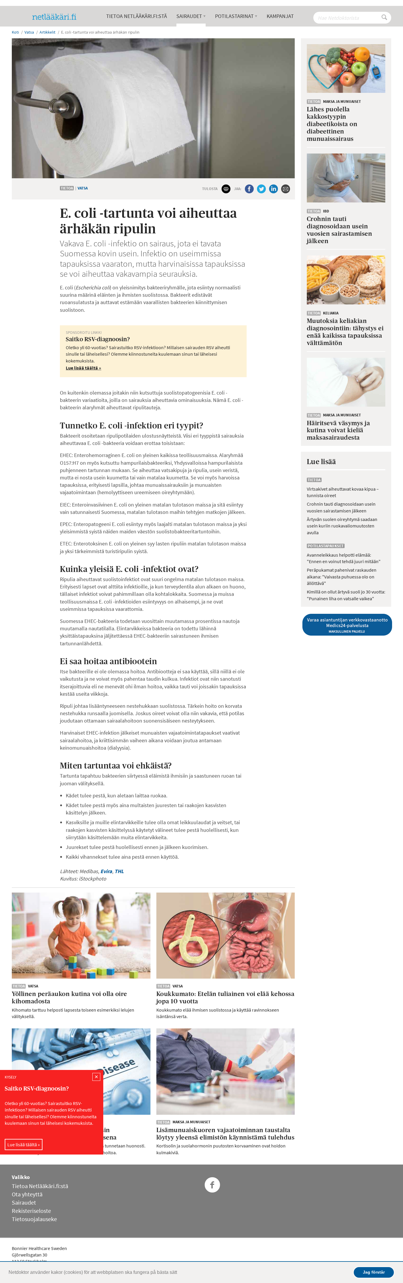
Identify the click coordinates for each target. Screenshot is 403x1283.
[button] (179, 1273)
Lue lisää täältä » (23, 1144)
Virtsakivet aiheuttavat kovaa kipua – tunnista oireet (343, 492)
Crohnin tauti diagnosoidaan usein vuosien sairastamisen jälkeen (341, 507)
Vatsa (83, 188)
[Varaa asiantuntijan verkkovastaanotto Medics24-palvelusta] (346, 625)
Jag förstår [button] (374, 1272)
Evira (106, 871)
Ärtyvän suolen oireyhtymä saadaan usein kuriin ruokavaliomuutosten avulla (342, 525)
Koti (15, 32)
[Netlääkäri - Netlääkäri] (56, 16)
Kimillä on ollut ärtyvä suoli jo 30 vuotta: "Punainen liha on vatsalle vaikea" (346, 595)
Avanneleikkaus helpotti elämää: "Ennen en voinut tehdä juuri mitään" (344, 558)
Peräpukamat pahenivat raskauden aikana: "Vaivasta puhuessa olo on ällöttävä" (341, 576)
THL (119, 871)
